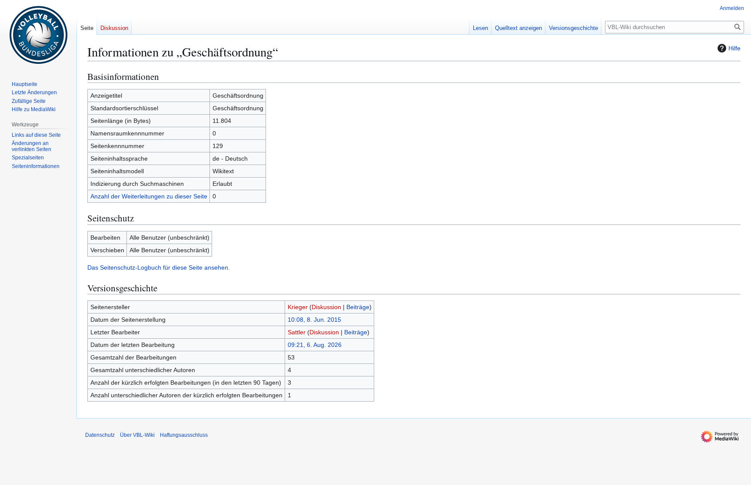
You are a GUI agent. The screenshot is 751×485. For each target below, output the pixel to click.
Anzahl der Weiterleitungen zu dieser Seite (148, 196)
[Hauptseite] (38, 34)
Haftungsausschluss (184, 435)
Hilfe (734, 48)
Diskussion (326, 307)
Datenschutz (100, 435)
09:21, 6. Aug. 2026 (315, 344)
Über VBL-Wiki (137, 435)
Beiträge (357, 307)
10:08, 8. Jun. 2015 (314, 319)
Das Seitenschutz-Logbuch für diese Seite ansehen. (158, 267)
